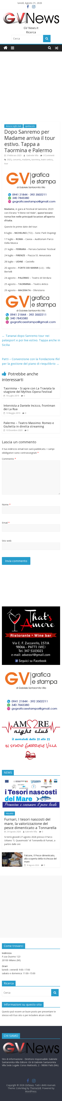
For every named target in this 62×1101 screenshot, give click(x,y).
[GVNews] (5, 47)
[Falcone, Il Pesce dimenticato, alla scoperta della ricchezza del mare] (12, 853)
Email (6, 522)
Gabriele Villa (32, 155)
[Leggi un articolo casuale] (56, 47)
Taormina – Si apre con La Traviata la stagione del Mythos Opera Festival (29, 390)
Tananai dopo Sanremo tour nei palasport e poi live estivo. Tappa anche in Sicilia (31, 340)
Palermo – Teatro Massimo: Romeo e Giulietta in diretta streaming (28, 424)
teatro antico (47, 159)
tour (6, 163)
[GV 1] (31, 296)
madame (26, 159)
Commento (9, 458)
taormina (35, 159)
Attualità (9, 813)
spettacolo (30, 126)
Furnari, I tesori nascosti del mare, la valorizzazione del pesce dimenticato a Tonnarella (30, 823)
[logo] (31, 1042)
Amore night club (13, 126)
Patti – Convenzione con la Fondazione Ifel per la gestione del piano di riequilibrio (31, 361)
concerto (17, 159)
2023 (9, 159)
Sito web (6, 540)
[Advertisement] (31, 84)
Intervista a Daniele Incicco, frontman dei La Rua (29, 407)
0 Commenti (48, 155)
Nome (6, 504)
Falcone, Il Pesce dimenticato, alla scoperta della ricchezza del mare (40, 858)
